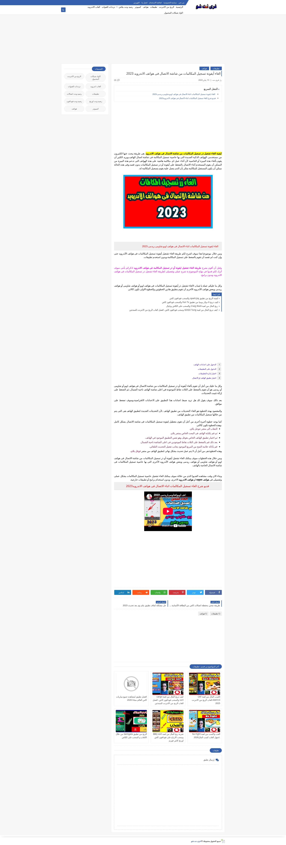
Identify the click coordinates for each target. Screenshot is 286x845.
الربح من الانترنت (166, 7)
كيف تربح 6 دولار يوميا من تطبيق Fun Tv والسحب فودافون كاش (190, 302)
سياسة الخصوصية (170, 2)
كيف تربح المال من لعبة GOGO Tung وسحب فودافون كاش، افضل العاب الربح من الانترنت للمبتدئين (173, 309)
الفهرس (136, 2)
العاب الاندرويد (94, 7)
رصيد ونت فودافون (74, 101)
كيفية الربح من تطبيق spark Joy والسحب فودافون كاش (194, 298)
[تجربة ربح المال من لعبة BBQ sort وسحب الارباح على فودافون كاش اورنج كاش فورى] (168, 721)
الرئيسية (179, 7)
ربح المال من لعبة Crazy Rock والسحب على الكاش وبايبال (192, 306)
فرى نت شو (196, 841)
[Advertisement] (143, 40)
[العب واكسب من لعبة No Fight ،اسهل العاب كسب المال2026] (204, 721)
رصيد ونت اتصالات (74, 94)
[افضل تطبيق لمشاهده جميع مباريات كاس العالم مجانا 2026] (131, 684)
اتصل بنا (144, 2)
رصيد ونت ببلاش (126, 7)
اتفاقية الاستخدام (155, 2)
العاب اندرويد (95, 86)
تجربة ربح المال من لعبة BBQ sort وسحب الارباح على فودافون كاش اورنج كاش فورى (168, 737)
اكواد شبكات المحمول (173, 12)
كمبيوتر (138, 7)
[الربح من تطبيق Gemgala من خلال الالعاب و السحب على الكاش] (131, 721)
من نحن (181, 2)
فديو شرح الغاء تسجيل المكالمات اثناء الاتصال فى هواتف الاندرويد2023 (187, 98)
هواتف (145, 7)
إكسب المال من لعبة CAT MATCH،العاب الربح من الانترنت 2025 (206, 700)
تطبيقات (153, 7)
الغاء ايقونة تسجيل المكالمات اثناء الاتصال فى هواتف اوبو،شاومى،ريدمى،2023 (184, 94)
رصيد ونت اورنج (95, 101)
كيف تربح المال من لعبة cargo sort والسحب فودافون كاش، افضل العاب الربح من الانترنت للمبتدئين (168, 700)
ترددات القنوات (108, 7)
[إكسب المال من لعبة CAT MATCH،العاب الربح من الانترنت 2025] (204, 684)
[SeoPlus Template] (223, 841)
